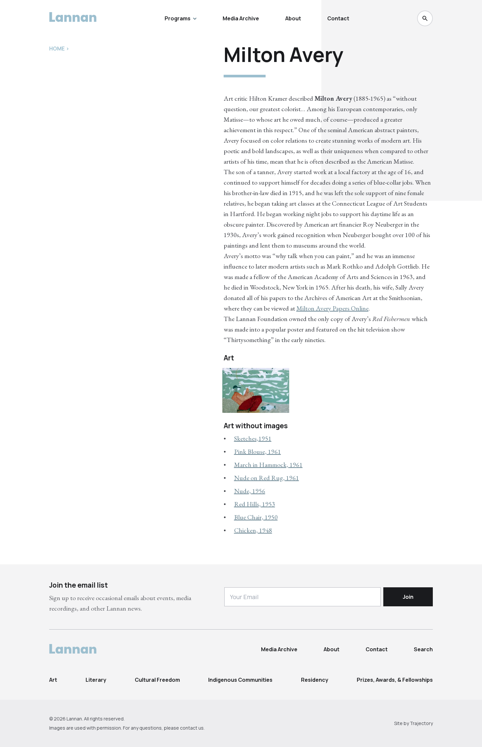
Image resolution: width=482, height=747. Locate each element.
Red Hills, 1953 (254, 504)
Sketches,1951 (252, 438)
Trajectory (421, 723)
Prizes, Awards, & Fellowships (395, 679)
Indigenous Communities (240, 679)
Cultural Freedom (157, 679)
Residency (314, 679)
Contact (338, 18)
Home (57, 48)
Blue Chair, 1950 (256, 517)
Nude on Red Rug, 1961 (266, 478)
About (293, 18)
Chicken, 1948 (253, 530)
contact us (192, 728)
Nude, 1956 (249, 491)
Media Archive (241, 18)
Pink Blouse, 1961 (257, 451)
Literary (96, 679)
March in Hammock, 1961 (268, 464)
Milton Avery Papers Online (332, 308)
